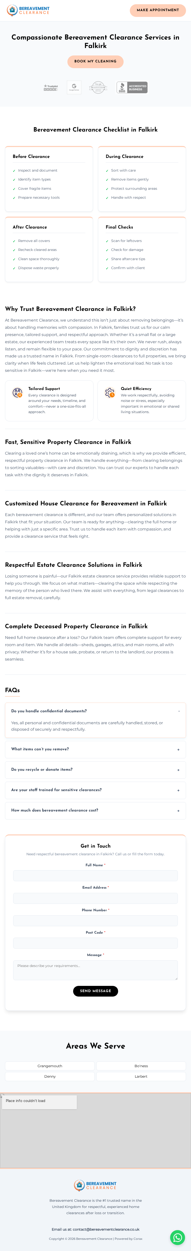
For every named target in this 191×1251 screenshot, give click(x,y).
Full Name (95, 865)
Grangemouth (50, 1066)
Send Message (95, 991)
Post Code (95, 933)
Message (95, 955)
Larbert (141, 1076)
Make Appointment (158, 10)
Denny (50, 1076)
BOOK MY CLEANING (95, 61)
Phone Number (95, 910)
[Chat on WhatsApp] (177, 1237)
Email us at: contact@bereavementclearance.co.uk (95, 1229)
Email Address (95, 888)
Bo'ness (141, 1066)
